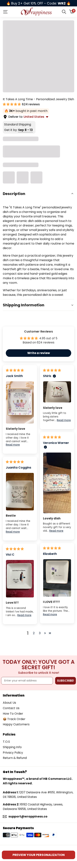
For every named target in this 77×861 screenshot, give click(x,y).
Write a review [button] (38, 353)
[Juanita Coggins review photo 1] (20, 492)
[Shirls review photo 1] (57, 392)
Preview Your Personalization (39, 855)
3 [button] (40, 633)
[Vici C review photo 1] (20, 579)
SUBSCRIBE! (65, 680)
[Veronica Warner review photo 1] (57, 482)
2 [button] (34, 633)
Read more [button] (13, 445)
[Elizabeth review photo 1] (57, 578)
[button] (12, 104)
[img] (15, 370)
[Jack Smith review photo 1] (20, 402)
